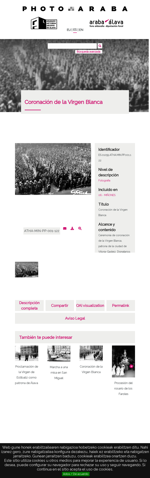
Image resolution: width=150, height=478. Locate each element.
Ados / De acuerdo (76, 474)
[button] (131, 366)
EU (69, 30)
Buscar (100, 46)
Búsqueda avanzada (88, 51)
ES (75, 29)
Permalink (120, 305)
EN (81, 30)
